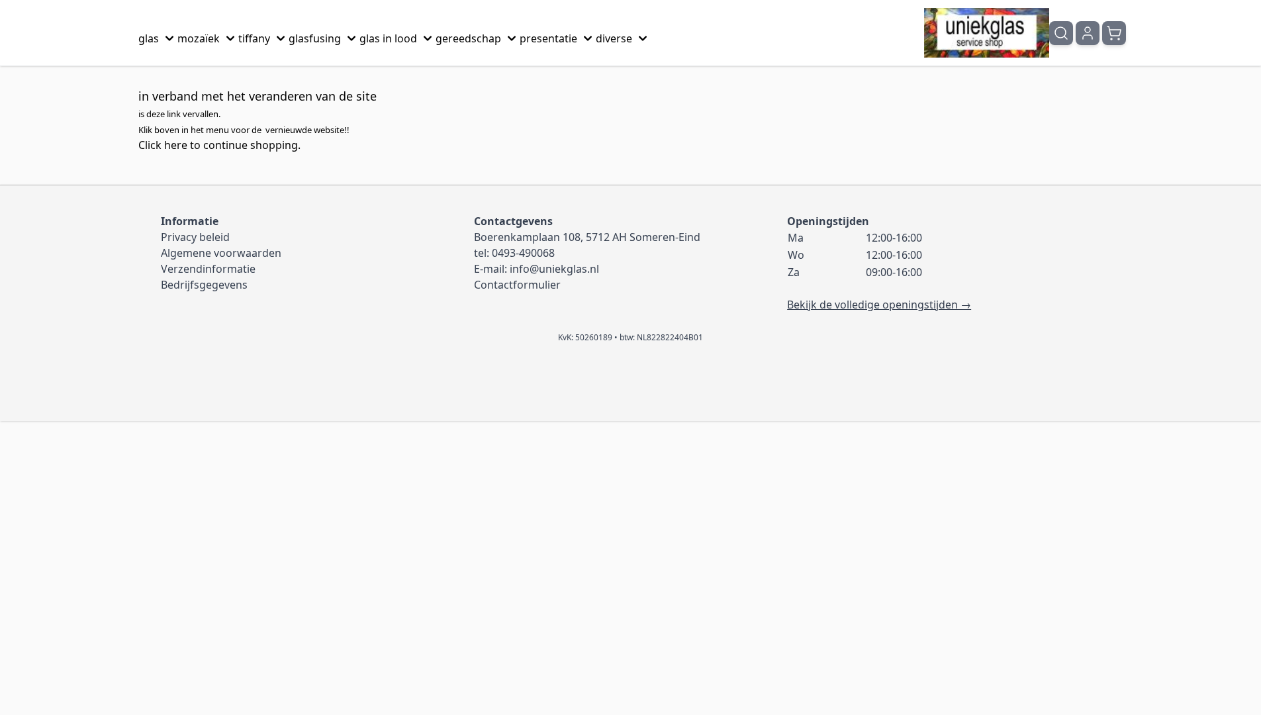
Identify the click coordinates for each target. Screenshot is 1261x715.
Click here (162, 145)
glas (148, 38)
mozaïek (198, 38)
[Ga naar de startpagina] (986, 33)
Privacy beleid (195, 237)
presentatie (548, 38)
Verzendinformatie (208, 269)
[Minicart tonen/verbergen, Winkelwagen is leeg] (1114, 33)
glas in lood (388, 38)
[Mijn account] (1087, 33)
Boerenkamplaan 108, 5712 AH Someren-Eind (587, 237)
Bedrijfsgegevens (204, 284)
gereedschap (468, 38)
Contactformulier (517, 284)
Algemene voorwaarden (221, 253)
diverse (614, 38)
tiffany (254, 38)
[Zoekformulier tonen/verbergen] (1061, 33)
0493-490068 (523, 253)
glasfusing (315, 38)
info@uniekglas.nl (554, 269)
